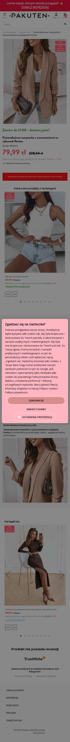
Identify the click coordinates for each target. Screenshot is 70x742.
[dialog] (35, 371)
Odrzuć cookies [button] (36, 409)
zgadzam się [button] (36, 400)
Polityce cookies (48, 388)
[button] (35, 417)
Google (44, 368)
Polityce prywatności (16, 392)
